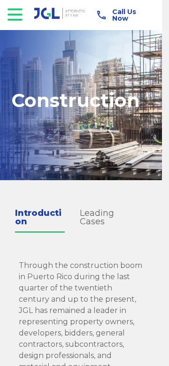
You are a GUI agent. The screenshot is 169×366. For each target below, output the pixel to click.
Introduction (38, 217)
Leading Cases (97, 217)
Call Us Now (124, 15)
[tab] (47, 218)
